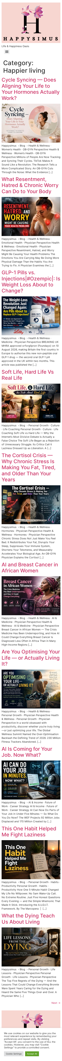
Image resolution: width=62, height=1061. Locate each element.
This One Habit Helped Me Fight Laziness (29, 831)
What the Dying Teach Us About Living (28, 919)
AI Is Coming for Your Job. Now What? (27, 752)
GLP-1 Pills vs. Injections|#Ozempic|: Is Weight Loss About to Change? (31, 281)
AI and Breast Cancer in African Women (30, 567)
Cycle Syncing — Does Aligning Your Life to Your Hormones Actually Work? (31, 89)
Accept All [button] (32, 1053)
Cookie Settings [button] (14, 1053)
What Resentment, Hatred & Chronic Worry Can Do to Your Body (30, 185)
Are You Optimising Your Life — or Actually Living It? (31, 658)
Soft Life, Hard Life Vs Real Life (28, 375)
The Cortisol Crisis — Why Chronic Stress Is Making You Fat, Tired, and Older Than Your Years (28, 467)
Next (56, 1002)
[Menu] (7, 51)
